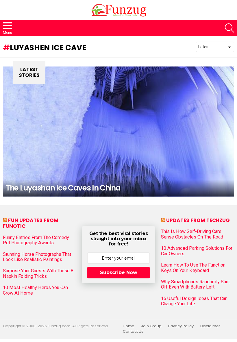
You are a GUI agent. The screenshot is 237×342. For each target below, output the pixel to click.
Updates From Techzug (198, 220)
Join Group (151, 326)
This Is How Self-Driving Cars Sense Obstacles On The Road (192, 234)
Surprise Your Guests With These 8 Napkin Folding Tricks (38, 273)
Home (128, 326)
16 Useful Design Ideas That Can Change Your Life (194, 301)
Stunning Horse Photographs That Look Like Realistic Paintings (37, 257)
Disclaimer (210, 326)
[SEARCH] (229, 28)
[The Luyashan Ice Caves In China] (118, 131)
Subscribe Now (118, 272)
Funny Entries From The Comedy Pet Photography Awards (36, 240)
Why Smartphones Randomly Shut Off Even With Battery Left (195, 284)
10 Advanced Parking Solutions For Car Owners (196, 251)
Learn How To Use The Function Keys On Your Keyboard (193, 267)
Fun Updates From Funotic (30, 223)
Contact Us (133, 331)
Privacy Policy (181, 326)
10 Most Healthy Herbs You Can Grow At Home (35, 290)
